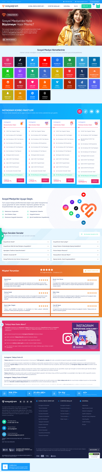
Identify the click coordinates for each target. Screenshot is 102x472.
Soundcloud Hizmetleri (44, 432)
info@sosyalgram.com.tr (82, 1)
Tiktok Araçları (64, 416)
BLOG (76, 6)
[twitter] (27, 401)
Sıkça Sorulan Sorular (16, 1)
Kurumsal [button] (67, 6)
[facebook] (20, 401)
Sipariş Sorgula (95, 1)
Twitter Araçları (64, 411)
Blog (8, 1)
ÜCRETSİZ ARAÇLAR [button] (53, 6)
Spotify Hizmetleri (43, 419)
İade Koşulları (85, 419)
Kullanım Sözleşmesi (87, 411)
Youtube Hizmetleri (43, 413)
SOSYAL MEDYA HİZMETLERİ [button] (36, 6)
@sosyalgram (12, 429)
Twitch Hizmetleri (43, 430)
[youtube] (31, 401)
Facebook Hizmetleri (44, 416)
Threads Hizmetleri (43, 435)
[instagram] (24, 401)
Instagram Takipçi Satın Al (32, 329)
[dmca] (53, 456)
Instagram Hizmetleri (44, 405)
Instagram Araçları (65, 405)
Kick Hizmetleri (42, 427)
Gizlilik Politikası (86, 421)
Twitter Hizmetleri (43, 411)
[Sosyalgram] (10, 6)
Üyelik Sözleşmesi (86, 413)
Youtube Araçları (64, 413)
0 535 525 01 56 (68, 1)
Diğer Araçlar (63, 419)
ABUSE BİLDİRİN (93, 449)
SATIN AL (20, 180)
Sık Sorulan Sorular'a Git (91, 234)
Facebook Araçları (65, 408)
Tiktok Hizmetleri (43, 408)
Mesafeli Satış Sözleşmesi (88, 416)
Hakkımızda (85, 405)
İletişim (3, 1)
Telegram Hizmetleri (44, 421)
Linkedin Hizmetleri (43, 424)
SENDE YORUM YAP (92, 271)
